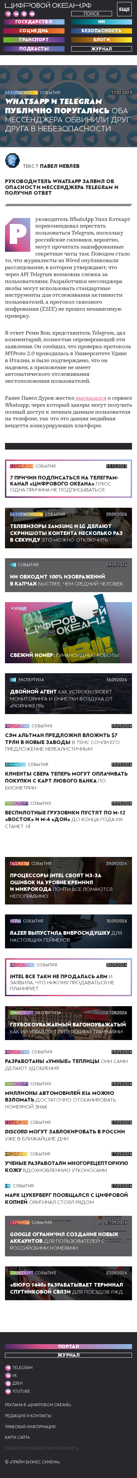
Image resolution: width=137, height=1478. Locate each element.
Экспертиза (31, 680)
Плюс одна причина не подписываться (64, 484)
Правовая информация (30, 1427)
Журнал (101, 49)
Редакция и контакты (28, 1416)
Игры (15, 921)
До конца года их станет (65, 820)
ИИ (101, 22)
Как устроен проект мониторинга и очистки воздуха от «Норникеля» (61, 699)
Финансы (15, 764)
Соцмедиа (33, 31)
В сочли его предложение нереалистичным (62, 742)
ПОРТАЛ (68, 1346)
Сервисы (20, 1222)
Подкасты (34, 49)
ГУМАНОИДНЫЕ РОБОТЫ (64, 655)
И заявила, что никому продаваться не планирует (62, 983)
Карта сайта (17, 1437)
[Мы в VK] (16, 14)
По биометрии (66, 781)
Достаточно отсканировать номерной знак (60, 1100)
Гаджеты (19, 863)
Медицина (16, 1154)
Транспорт (34, 40)
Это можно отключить (66, 533)
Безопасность (101, 31)
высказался (90, 398)
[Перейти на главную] (48, 5)
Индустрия (17, 726)
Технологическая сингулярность (41, 1448)
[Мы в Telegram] (8, 14)
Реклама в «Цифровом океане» (38, 1405)
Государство (34, 22)
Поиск (91, 13)
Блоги (101, 40)
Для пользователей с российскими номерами (64, 1241)
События (50, 92)
